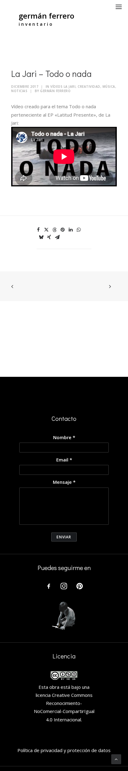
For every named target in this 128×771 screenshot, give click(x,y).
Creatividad (89, 86)
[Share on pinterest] (62, 230)
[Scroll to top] (116, 758)
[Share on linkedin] (70, 230)
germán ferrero (46, 16)
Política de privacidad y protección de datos (64, 750)
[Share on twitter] (46, 230)
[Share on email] (57, 237)
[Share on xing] (49, 237)
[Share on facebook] (38, 230)
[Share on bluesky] (41, 237)
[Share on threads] (54, 230)
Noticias (19, 91)
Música (109, 86)
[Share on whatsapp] (78, 230)
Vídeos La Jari (62, 86)
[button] (118, 6)
